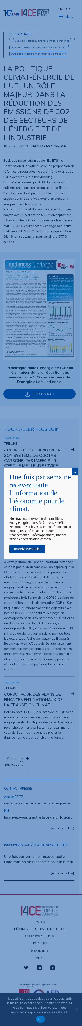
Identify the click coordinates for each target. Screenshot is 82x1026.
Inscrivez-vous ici (27, 549)
